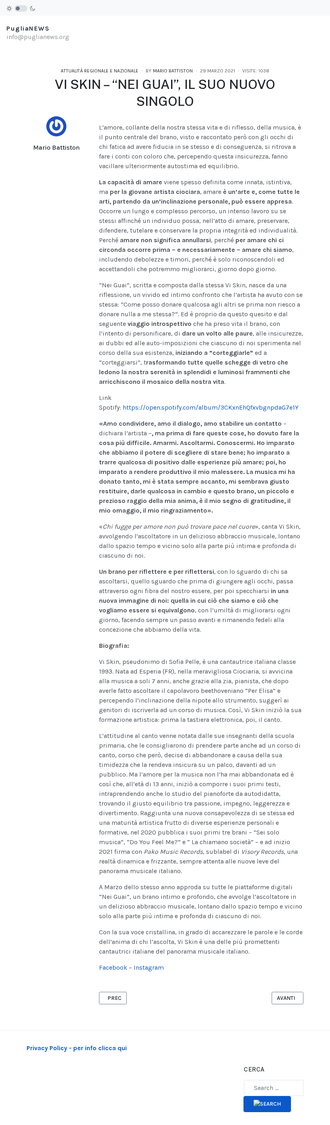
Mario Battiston (56, 147)
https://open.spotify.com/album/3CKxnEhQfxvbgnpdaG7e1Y (211, 407)
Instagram (149, 967)
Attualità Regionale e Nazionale (99, 71)
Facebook (113, 967)
